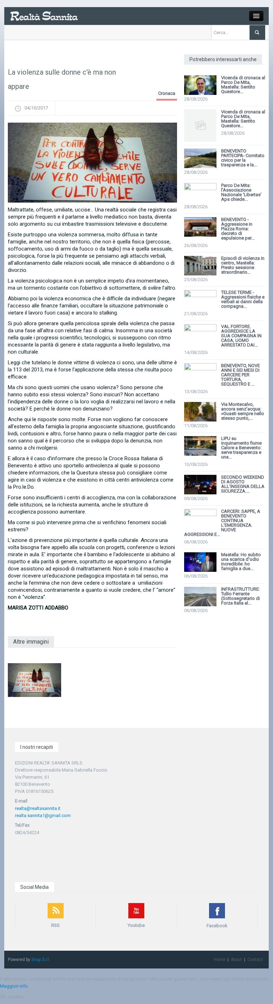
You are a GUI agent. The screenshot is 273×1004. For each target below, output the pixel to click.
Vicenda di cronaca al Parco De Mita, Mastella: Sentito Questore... (243, 84)
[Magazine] (44, 15)
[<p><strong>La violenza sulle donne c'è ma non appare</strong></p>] (92, 163)
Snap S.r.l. (40, 959)
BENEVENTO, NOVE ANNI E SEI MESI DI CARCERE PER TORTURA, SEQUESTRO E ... (240, 375)
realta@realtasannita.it (37, 808)
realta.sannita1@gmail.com (43, 815)
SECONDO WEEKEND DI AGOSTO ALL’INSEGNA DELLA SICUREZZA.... (242, 484)
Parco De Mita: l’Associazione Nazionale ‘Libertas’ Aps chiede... (241, 192)
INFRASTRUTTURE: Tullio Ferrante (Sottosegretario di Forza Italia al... (240, 596)
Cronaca (166, 93)
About (236, 959)
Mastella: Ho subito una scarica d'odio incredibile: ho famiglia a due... (241, 561)
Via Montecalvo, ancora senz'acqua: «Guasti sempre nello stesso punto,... (242, 411)
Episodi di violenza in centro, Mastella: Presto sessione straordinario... (242, 265)
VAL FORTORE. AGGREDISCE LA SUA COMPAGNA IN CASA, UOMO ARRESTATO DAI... (241, 336)
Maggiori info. (14, 986)
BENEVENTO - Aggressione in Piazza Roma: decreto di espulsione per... (238, 229)
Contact (255, 959)
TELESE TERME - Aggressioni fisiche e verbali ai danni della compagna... (242, 299)
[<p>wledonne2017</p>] (34, 679)
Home (219, 959)
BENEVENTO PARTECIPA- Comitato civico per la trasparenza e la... (242, 157)
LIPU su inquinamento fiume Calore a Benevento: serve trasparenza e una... (241, 448)
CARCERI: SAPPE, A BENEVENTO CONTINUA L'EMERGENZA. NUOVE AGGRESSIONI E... (222, 523)
